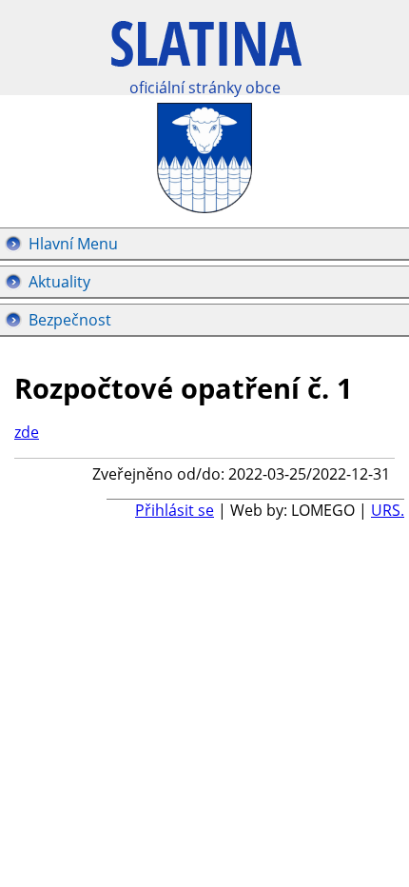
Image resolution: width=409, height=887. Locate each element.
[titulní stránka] (206, 54)
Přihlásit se (174, 510)
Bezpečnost (70, 319)
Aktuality (59, 281)
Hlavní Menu (73, 243)
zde (26, 432)
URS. (387, 510)
